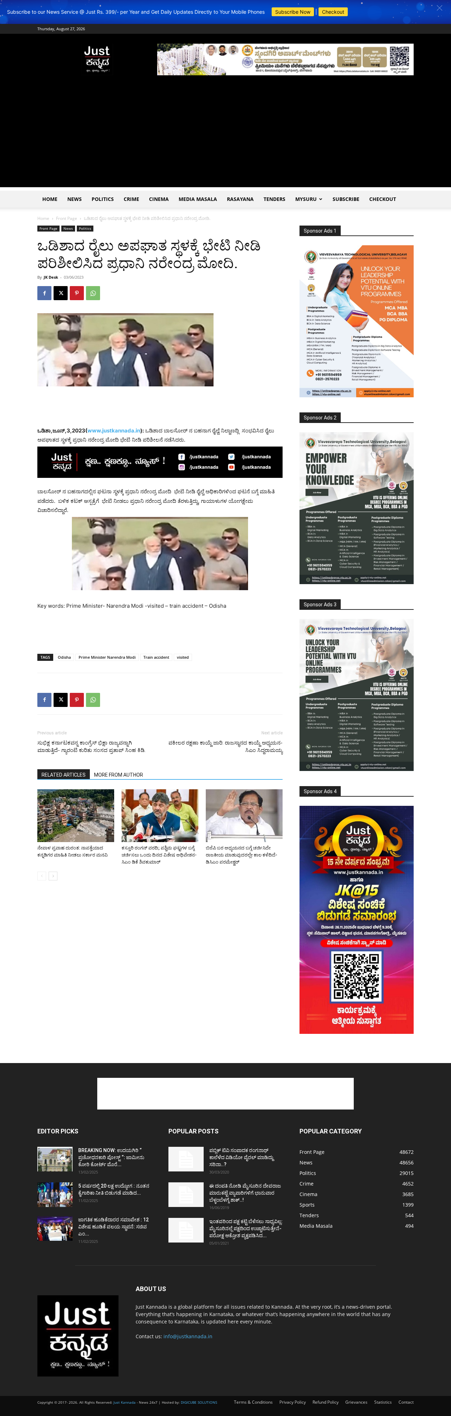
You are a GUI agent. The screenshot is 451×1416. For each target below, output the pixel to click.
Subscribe (346, 199)
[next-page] (53, 876)
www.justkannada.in (113, 430)
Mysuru (306, 199)
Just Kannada (124, 1402)
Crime (131, 199)
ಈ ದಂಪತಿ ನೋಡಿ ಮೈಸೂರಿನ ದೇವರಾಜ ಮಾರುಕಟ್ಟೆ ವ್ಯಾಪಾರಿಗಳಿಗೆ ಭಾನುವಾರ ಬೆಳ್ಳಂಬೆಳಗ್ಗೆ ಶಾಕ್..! (245, 1193)
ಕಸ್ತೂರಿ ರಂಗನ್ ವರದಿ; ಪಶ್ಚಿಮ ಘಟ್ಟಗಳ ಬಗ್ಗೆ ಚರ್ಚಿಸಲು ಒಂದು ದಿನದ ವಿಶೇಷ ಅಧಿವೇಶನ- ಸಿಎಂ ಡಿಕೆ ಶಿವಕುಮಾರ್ (159, 855)
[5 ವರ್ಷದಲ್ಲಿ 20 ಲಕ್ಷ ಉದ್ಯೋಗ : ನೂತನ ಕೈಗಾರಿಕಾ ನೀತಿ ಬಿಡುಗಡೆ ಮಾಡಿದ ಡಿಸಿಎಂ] (55, 1194)
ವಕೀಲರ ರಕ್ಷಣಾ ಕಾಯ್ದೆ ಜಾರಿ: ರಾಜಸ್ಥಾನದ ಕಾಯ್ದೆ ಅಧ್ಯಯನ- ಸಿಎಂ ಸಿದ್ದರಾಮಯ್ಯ (225, 746)
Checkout (333, 12)
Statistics (383, 1402)
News (74, 199)
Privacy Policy (292, 1402)
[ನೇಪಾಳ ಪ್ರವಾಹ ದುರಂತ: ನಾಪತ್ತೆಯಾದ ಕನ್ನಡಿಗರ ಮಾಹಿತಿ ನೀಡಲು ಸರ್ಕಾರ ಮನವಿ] (75, 815)
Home (49, 199)
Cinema (159, 199)
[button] (439, 8)
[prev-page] (41, 876)
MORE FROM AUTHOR (118, 775)
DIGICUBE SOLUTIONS (199, 1402)
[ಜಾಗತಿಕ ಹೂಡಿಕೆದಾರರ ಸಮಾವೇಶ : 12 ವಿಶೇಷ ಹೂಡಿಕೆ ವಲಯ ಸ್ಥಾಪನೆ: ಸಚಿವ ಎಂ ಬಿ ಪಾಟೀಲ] (55, 1228)
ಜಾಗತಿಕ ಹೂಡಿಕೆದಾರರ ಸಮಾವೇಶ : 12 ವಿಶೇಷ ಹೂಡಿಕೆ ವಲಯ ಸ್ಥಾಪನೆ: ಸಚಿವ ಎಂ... (113, 1227)
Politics (103, 199)
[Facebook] (44, 293)
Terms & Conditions (253, 1402)
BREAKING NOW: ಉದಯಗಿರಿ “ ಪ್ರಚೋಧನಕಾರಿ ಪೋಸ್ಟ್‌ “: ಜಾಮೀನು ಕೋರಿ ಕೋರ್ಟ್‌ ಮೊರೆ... (111, 1157)
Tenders (274, 199)
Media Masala (198, 199)
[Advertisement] (225, 138)
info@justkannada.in (187, 1336)
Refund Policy (326, 1402)
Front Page (66, 218)
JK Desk (51, 277)
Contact (406, 1402)
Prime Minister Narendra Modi (107, 657)
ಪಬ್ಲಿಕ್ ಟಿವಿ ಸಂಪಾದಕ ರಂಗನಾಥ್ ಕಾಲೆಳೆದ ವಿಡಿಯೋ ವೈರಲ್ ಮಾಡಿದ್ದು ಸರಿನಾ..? (241, 1157)
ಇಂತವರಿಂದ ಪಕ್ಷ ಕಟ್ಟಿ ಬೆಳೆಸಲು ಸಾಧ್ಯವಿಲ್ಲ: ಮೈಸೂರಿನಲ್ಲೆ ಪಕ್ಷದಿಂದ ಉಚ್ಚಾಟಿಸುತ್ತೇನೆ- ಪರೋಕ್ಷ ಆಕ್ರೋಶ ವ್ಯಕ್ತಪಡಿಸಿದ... (246, 1228)
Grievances (356, 1402)
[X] (61, 293)
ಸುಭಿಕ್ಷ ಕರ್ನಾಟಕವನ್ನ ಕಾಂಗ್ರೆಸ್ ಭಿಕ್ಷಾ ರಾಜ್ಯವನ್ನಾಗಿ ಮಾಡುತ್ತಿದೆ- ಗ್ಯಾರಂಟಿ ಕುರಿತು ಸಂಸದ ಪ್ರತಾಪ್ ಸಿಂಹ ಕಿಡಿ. (91, 746)
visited (183, 657)
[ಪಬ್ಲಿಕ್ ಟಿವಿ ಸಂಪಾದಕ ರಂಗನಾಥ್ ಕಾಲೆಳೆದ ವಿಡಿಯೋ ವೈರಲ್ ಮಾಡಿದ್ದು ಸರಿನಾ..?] (186, 1159)
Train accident (156, 657)
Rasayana (240, 199)
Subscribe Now (292, 12)
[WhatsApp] (93, 293)
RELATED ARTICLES (64, 775)
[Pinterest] (77, 293)
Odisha (64, 657)
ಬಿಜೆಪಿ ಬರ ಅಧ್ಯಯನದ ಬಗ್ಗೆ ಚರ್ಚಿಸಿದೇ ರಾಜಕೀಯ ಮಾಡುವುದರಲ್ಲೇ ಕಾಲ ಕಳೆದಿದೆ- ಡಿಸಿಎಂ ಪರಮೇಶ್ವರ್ (241, 855)
